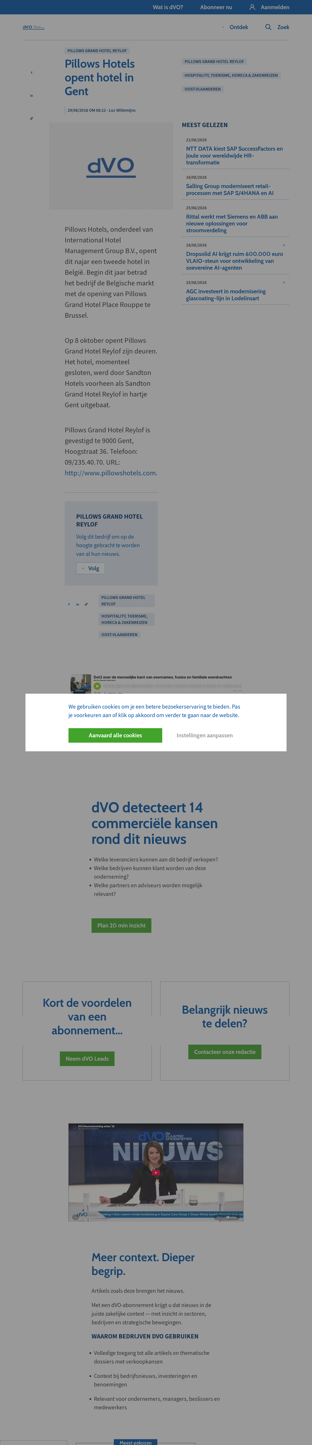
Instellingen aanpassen (205, 735)
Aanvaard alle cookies (115, 735)
